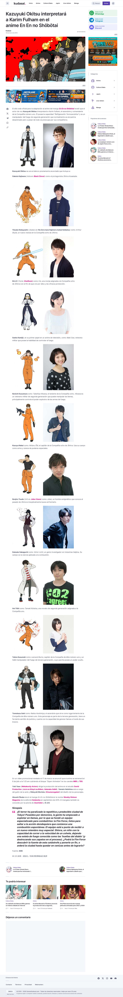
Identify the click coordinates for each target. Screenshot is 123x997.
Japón (58, 3)
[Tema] (113, 3)
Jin (21, 908)
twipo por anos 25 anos (68, 991)
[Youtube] (111, 978)
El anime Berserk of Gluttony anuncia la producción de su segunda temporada (45, 905)
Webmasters (39, 984)
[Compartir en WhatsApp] (7, 123)
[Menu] (7, 3)
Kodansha (36, 800)
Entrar (106, 3)
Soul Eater (38, 803)
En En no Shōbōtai (66, 109)
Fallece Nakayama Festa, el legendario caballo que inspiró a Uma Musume (75, 871)
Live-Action (67, 3)
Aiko (76, 908)
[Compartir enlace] (7, 127)
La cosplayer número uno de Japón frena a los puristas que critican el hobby (106, 144)
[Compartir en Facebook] (7, 109)
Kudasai (8, 31)
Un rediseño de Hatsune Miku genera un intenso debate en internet (18, 904)
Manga (76, 3)
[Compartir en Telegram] (7, 118)
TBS (81, 781)
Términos (18, 984)
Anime (38, 3)
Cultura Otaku (48, 3)
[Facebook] (98, 978)
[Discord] (115, 978)
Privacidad (28, 984)
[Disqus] (45, 946)
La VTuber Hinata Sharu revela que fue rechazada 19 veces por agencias (22, 871)
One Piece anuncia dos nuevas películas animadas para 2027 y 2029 (72, 904)
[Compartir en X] (7, 113)
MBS (75, 781)
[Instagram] (107, 978)
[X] (103, 978)
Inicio (31, 3)
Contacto (9, 984)
